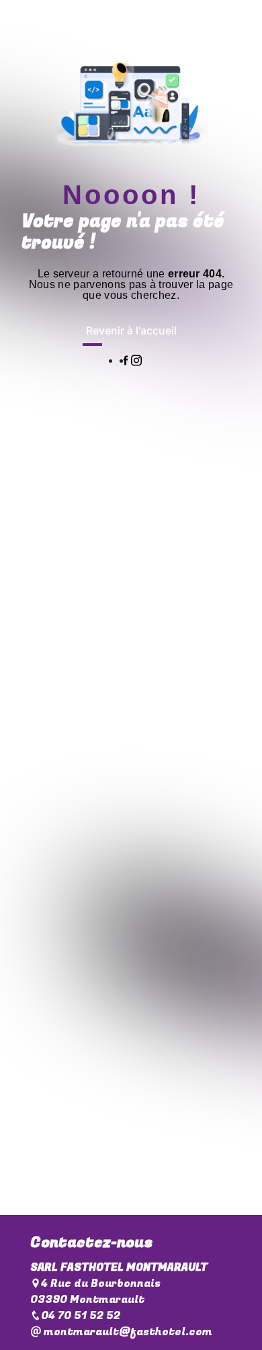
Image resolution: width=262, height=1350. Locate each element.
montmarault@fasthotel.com (126, 1332)
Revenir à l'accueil (131, 330)
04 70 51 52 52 (80, 1316)
